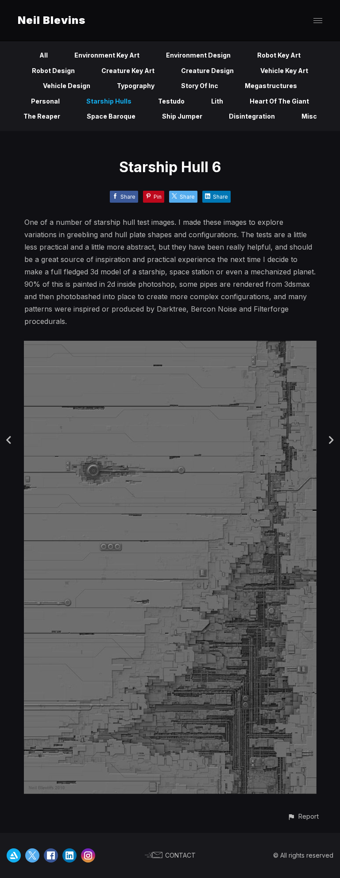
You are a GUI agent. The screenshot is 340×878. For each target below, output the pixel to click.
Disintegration (252, 116)
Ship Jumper (182, 116)
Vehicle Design (66, 85)
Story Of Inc (199, 85)
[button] (303, 816)
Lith (217, 101)
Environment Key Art (106, 55)
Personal (45, 101)
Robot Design (53, 70)
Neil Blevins (51, 20)
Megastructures (271, 85)
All (43, 55)
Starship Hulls (108, 101)
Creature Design (207, 70)
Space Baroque (111, 116)
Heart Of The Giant (279, 101)
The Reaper (41, 116)
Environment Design (198, 55)
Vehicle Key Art (284, 70)
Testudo (171, 101)
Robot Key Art (279, 55)
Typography (136, 85)
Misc (309, 116)
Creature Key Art (128, 70)
